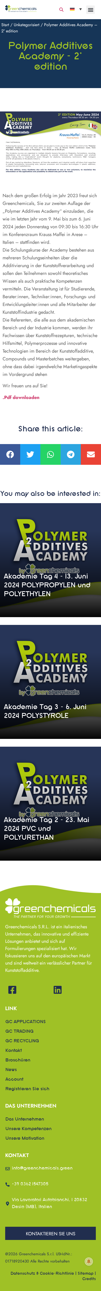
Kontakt (13, 1051)
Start (5, 25)
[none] (75, 9)
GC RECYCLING (22, 1041)
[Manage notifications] (89, 1261)
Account (14, 1080)
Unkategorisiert (26, 25)
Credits (89, 1279)
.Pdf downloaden (21, 397)
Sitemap (85, 1273)
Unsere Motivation (24, 1139)
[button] (90, 9)
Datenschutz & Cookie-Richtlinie (42, 1273)
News (11, 1070)
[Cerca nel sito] (61, 10)
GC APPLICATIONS (25, 1022)
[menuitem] (75, 9)
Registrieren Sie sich (27, 1089)
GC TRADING (19, 1032)
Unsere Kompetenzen (28, 1129)
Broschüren (17, 1060)
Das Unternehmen (24, 1119)
